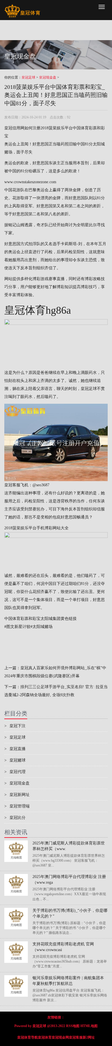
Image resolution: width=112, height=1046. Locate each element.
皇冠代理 (15, 772)
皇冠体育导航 (27, 1037)
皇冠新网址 (17, 795)
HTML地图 (89, 1026)
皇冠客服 (76, 1037)
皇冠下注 (15, 726)
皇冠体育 (45, 1037)
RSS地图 (73, 1026)
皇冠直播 (15, 749)
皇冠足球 (28, 77)
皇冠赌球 (15, 760)
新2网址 (89, 1037)
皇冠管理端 (17, 806)
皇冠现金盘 (47, 77)
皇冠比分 (15, 817)
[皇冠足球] (22, 7)
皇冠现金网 (60, 1037)
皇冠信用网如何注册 (22, 128)
